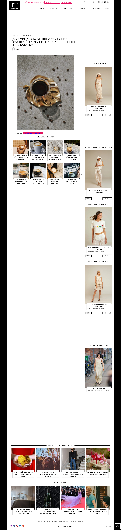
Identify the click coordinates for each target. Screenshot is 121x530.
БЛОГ (107, 8)
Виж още (107, 115)
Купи (88, 115)
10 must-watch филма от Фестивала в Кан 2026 (97, 511)
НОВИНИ (96, 8)
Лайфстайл (68, 8)
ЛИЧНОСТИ (83, 8)
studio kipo (108, 526)
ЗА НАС (40, 521)
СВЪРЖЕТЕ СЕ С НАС (77, 521)
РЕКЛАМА (54, 521)
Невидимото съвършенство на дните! (48, 474)
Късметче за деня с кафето (21, 35)
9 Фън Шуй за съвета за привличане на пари (23, 474)
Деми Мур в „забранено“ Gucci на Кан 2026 (73, 511)
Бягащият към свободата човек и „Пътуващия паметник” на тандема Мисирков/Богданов (23, 513)
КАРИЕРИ (47, 521)
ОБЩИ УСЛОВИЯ (64, 521)
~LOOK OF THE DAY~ (98, 388)
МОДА (43, 8)
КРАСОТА (54, 8)
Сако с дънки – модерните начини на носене (73, 474)
